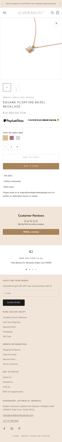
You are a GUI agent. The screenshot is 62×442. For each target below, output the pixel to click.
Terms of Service (10, 364)
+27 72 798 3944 (10, 420)
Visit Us (6, 387)
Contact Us (8, 382)
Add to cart (31, 157)
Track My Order (10, 354)
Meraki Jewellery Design (18, 97)
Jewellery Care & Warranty (15, 317)
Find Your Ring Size (11, 322)
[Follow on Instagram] (11, 428)
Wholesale (8, 331)
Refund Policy (9, 359)
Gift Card (7, 336)
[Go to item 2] (16, 87)
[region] (31, 257)
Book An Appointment (13, 391)
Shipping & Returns (11, 349)
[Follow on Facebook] (4, 428)
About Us (7, 377)
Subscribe (13, 302)
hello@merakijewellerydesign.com (18, 415)
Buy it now (31, 166)
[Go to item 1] (7, 87)
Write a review (31, 231)
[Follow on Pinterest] (19, 428)
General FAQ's (9, 327)
